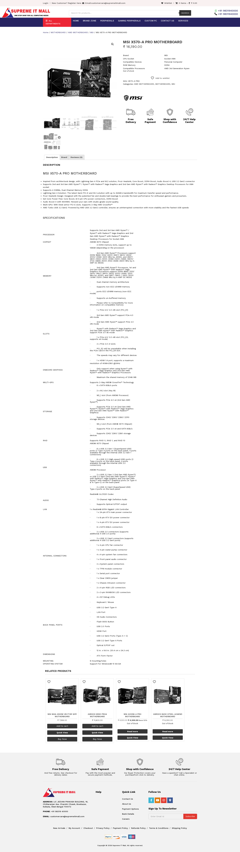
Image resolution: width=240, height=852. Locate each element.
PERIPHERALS (107, 20)
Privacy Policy (102, 828)
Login (45, 3)
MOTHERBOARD (58, 32)
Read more (132, 731)
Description (52, 157)
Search (185, 13)
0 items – (188, 3)
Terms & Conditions (158, 828)
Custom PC (151, 20)
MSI (92, 32)
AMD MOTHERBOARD (78, 32)
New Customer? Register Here (66, 3)
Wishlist (168, 3)
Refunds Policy (138, 828)
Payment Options (130, 809)
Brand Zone (89, 20)
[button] (112, 44)
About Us (126, 804)
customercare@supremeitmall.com (108, 3)
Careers (125, 819)
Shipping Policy (179, 828)
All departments (53, 22)
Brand (64, 157)
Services (183, 20)
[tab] (52, 157)
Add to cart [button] (62, 726)
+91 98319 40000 (55, 811)
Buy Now (62, 739)
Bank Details (128, 814)
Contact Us (167, 20)
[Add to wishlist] (49, 681)
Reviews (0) (76, 157)
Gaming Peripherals (129, 20)
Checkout (88, 828)
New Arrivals (59, 828)
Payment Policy (120, 828)
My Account (74, 828)
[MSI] (133, 97)
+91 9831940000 (228, 10)
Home (76, 20)
